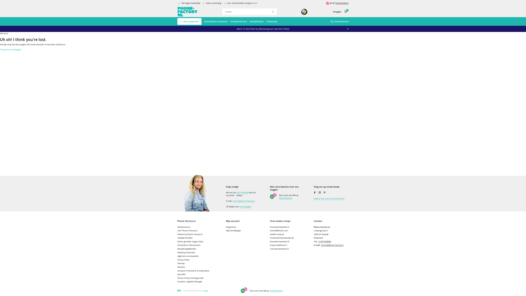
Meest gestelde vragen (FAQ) (190, 241)
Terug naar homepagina (10, 49)
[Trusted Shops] (304, 11)
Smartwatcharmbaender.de (282, 238)
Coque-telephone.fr (278, 245)
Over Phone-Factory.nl (187, 230)
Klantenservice (341, 21)
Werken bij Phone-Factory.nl (189, 234)
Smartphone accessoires (216, 21)
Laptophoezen (257, 21)
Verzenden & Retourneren (188, 245)
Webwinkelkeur (342, 3)
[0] (345, 11)
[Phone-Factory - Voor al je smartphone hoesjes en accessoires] (187, 12)
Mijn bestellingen (233, 230)
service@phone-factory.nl (243, 201)
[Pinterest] (325, 192)
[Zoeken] (273, 11)
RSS (206, 290)
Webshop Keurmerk (186, 252)
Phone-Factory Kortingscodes (190, 278)
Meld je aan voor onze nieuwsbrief (329, 198)
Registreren (231, 227)
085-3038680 (242, 192)
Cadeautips (271, 21)
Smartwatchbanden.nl (279, 227)
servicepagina (245, 206)
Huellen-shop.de (277, 234)
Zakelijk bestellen (185, 238)
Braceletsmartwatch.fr (280, 241)
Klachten (181, 267)
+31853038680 (324, 241)
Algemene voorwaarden (188, 256)
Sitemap (181, 263)
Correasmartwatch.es (279, 248)
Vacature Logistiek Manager (189, 281)
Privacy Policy (183, 259)
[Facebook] (315, 192)
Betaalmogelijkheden (186, 248)
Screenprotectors (238, 21)
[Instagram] (320, 192)
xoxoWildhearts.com (279, 230)
